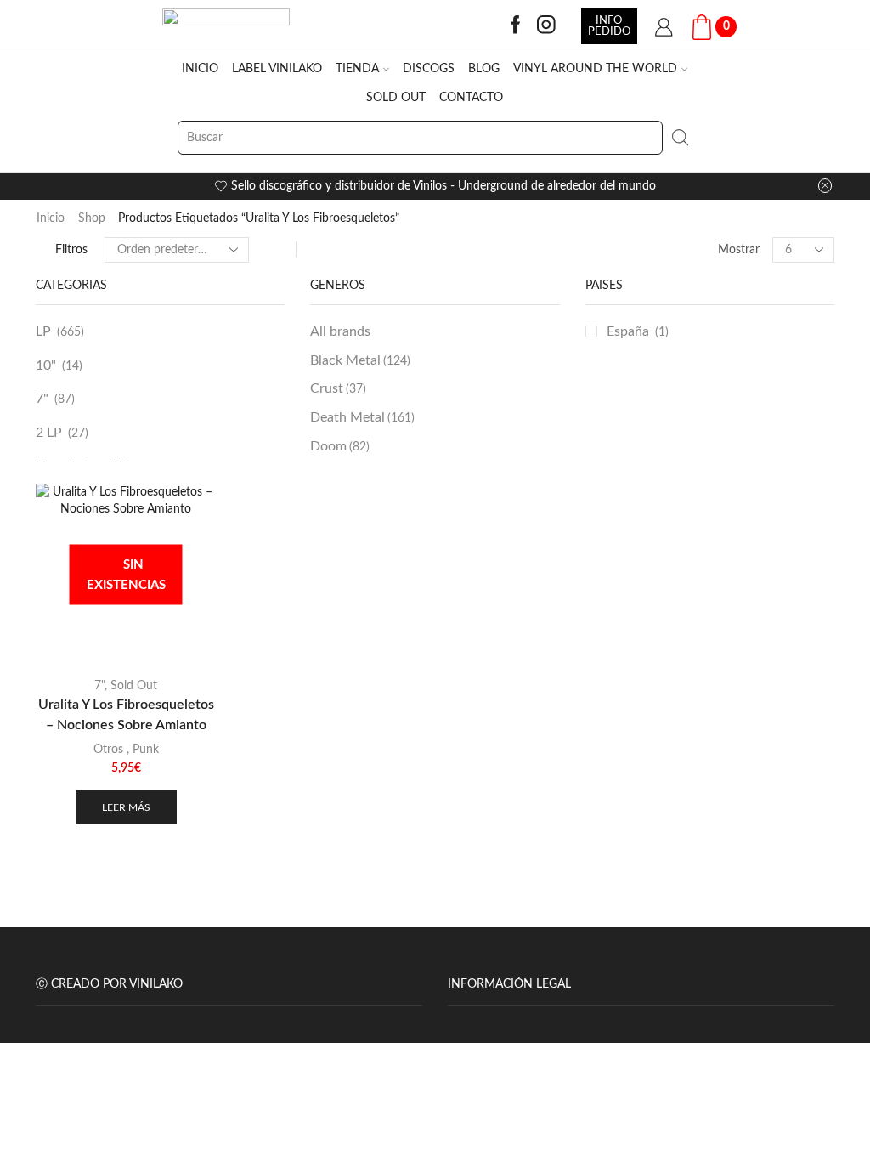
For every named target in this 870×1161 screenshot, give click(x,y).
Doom (340, 446)
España (628, 331)
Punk (146, 750)
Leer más (126, 807)
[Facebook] (515, 26)
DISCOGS (429, 69)
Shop (91, 218)
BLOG (484, 69)
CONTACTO (471, 98)
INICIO (200, 69)
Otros (108, 750)
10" (46, 365)
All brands (340, 331)
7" (42, 398)
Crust (338, 388)
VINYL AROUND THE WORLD (595, 69)
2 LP (49, 432)
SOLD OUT (396, 98)
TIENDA (357, 69)
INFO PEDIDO (609, 25)
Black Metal (360, 360)
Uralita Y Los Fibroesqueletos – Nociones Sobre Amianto (126, 715)
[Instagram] (546, 26)
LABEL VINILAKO (277, 69)
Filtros (71, 250)
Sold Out (133, 686)
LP (43, 331)
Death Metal (362, 417)
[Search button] (680, 138)
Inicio (51, 218)
